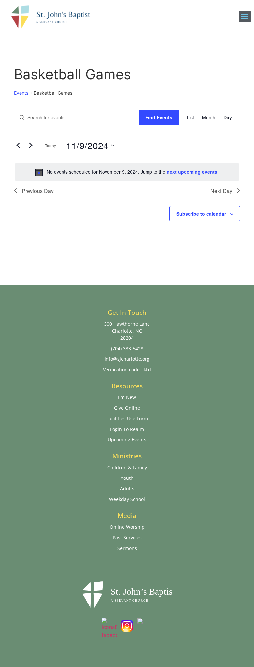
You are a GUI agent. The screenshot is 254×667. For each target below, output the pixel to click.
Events (21, 93)
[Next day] (31, 145)
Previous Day (38, 191)
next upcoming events (192, 171)
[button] (245, 16)
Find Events (158, 117)
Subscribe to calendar (201, 213)
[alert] (127, 172)
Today (50, 145)
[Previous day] (18, 145)
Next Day (221, 191)
